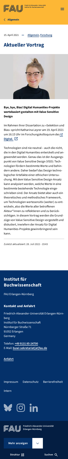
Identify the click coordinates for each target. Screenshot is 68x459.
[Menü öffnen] (62, 9)
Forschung (46, 35)
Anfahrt (9, 359)
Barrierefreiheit (53, 382)
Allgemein (33, 35)
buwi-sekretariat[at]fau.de (30, 348)
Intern (8, 391)
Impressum (11, 382)
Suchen (48, 455)
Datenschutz (31, 382)
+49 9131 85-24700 (26, 343)
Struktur (15, 455)
